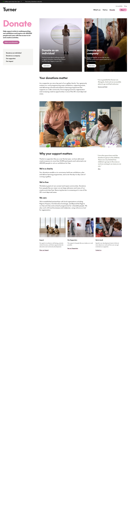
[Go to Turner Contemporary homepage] (10, 9)
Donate (112, 10)
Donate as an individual (13, 53)
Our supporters (11, 58)
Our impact (9, 61)
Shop (125, 6)
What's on (97, 10)
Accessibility (119, 6)
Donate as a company (13, 56)
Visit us (105, 10)
